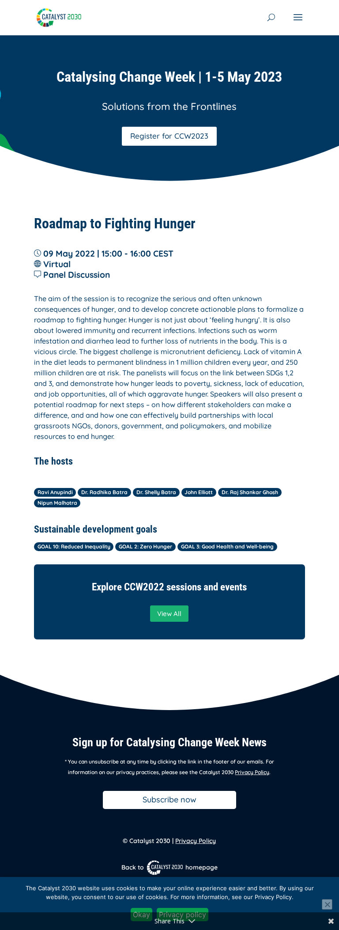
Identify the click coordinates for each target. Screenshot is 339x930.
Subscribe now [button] (169, 799)
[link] (59, 16)
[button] (298, 23)
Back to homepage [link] (169, 867)
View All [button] (169, 613)
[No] (327, 904)
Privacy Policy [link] (252, 772)
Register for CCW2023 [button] (169, 135)
